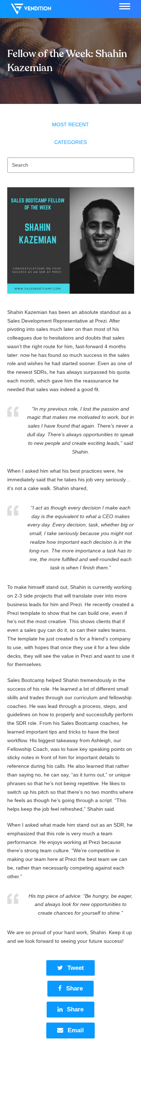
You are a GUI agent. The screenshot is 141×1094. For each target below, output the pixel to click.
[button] (124, 6)
